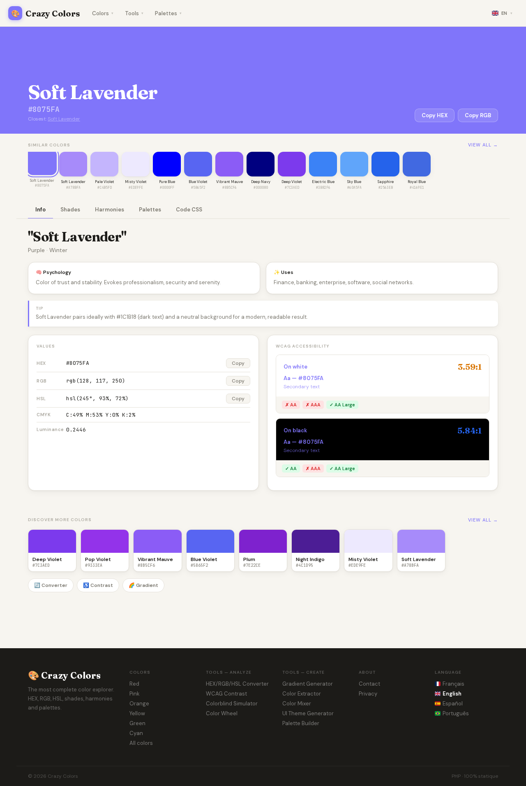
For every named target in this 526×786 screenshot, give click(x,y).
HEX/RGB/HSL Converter (237, 683)
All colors (141, 743)
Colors (102, 13)
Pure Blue (167, 181)
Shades (70, 209)
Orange (139, 703)
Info (40, 209)
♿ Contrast (98, 585)
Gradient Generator (307, 683)
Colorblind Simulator (232, 703)
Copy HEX (435, 115)
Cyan (136, 733)
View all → (483, 145)
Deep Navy (260, 181)
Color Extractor (301, 693)
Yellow (137, 713)
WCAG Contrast (226, 693)
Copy (238, 363)
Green (137, 723)
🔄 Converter (50, 585)
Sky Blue (354, 181)
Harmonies (109, 209)
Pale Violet (104, 181)
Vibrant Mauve (229, 181)
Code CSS (189, 209)
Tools (134, 13)
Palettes (168, 13)
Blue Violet (198, 181)
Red (134, 683)
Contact (369, 683)
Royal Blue (417, 181)
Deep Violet (291, 181)
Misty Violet (136, 181)
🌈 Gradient (143, 585)
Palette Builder (300, 723)
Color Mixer (296, 703)
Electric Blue (323, 181)
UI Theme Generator (308, 713)
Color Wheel (222, 713)
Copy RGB (478, 115)
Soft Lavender (64, 119)
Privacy (368, 693)
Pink (134, 693)
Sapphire (386, 181)
